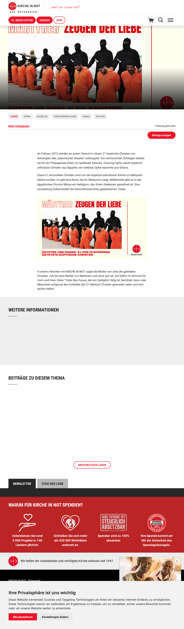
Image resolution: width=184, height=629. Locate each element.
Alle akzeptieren (23, 616)
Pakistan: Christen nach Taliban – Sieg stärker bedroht (63, 327)
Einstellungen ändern (55, 616)
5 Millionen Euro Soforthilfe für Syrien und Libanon (61, 335)
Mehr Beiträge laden (92, 465)
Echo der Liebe (52, 484)
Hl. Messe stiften (22, 20)
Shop (59, 20)
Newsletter (22, 484)
